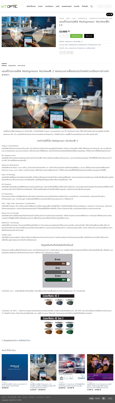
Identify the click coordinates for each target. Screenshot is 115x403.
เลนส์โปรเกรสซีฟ (90, 48)
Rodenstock (81, 48)
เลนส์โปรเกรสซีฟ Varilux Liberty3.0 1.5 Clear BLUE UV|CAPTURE (14, 385)
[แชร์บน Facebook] (61, 52)
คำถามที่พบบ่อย (12, 397)
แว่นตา (40, 6)
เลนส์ (57, 6)
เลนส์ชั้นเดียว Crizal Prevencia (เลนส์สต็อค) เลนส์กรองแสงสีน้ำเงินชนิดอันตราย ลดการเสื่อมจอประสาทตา (99, 386)
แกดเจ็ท (77, 6)
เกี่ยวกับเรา (32, 397)
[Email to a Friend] (71, 52)
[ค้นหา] (92, 6)
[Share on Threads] (68, 52)
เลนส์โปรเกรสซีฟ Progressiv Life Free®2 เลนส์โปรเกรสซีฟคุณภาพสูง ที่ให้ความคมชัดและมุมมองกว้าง (43, 386)
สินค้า (68, 18)
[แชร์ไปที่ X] (64, 52)
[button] (104, 6)
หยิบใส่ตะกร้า (76, 36)
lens (66, 48)
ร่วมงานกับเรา (40, 397)
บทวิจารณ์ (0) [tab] (21, 65)
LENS (74, 18)
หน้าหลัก (61, 18)
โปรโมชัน (85, 6)
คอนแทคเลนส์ (66, 6)
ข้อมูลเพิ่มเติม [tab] (12, 65)
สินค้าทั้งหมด (31, 6)
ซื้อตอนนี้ (89, 36)
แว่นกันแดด (49, 6)
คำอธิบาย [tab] (4, 65)
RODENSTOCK (82, 18)
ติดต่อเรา (48, 397)
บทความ (4, 397)
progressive (73, 48)
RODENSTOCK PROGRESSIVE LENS (101, 18)
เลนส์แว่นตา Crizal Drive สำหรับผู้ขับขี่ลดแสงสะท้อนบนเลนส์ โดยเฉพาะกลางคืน (72, 385)
